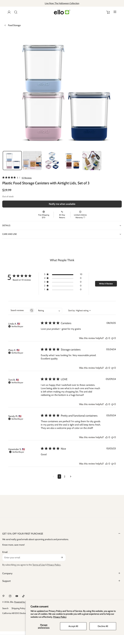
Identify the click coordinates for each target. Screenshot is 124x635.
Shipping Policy (18, 608)
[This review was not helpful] (112, 338)
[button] (108, 12)
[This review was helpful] (107, 338)
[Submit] (61, 557)
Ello (11, 602)
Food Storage (14, 25)
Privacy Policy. (54, 564)
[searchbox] (18, 310)
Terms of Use (38, 564)
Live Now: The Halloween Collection (62, 3)
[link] (17, 177)
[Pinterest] (3, 596)
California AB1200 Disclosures (16, 613)
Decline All (103, 626)
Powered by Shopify (23, 602)
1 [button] (59, 476)
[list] (62, 91)
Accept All (73, 626)
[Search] (15, 12)
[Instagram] (10, 596)
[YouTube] (16, 596)
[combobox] (49, 310)
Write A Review (106, 283)
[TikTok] (23, 596)
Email (5, 552)
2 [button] (64, 476)
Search (5, 608)
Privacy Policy (60, 617)
